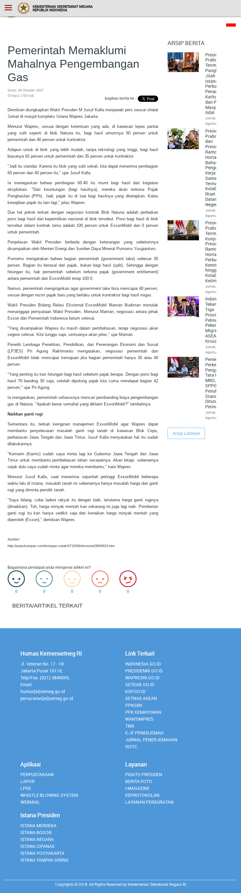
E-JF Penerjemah (144, 733)
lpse (25, 788)
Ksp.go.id (135, 691)
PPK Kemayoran (143, 712)
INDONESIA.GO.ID (143, 664)
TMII (129, 726)
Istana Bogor (35, 832)
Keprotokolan (142, 795)
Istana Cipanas (37, 846)
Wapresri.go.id (142, 678)
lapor (27, 781)
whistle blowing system (49, 795)
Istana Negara (37, 839)
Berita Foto (138, 781)
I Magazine (137, 788)
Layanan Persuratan (149, 802)
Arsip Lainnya (186, 433)
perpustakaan (37, 774)
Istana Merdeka (38, 825)
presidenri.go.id (144, 671)
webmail (30, 802)
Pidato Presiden (143, 774)
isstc (131, 746)
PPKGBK (133, 705)
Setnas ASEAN (141, 698)
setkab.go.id (139, 684)
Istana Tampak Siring (44, 860)
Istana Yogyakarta (42, 853)
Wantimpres (139, 719)
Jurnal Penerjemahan (151, 740)
